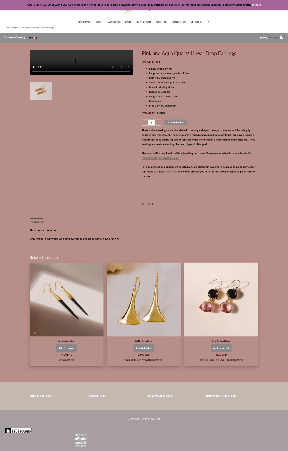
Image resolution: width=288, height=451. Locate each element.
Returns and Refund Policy (221, 395)
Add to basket (176, 122)
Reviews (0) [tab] (36, 221)
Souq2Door (70, 341)
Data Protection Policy (160, 395)
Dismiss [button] (256, 4)
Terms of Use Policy (41, 395)
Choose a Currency (14, 37)
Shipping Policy (97, 395)
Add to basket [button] (66, 348)
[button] (208, 22)
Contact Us (170, 171)
